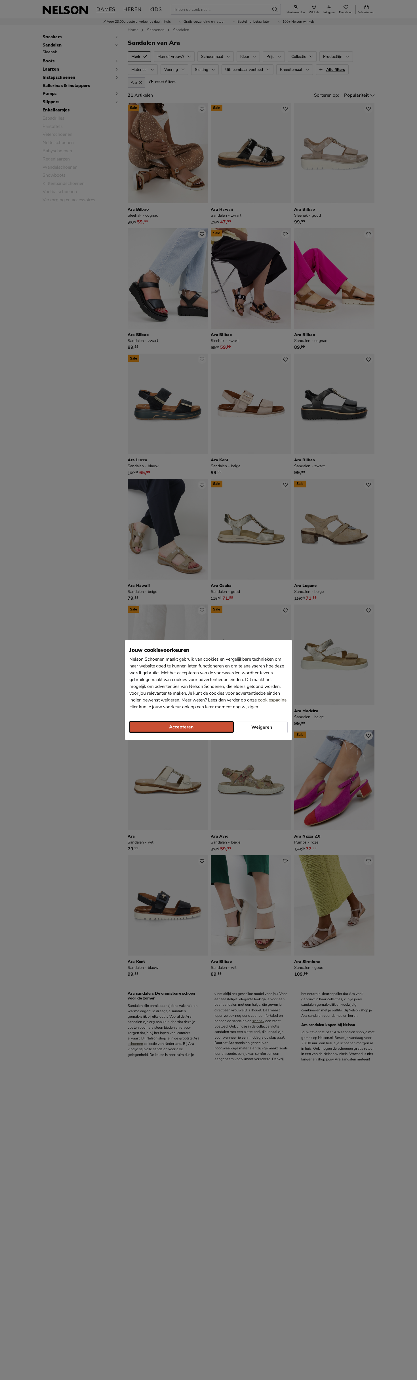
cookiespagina (272, 700)
